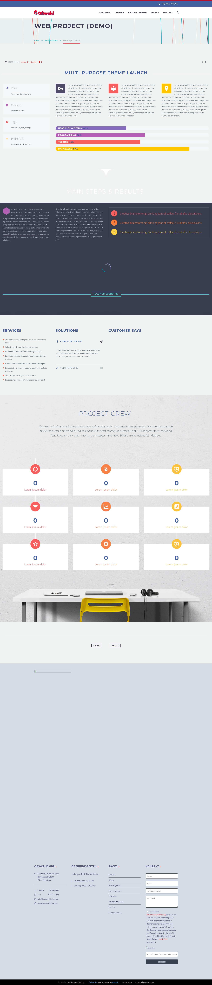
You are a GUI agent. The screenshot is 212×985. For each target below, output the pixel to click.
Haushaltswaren (137, 12)
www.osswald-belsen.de (47, 903)
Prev (97, 645)
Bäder (111, 880)
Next (114, 645)
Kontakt (167, 12)
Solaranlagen (115, 891)
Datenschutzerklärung (156, 914)
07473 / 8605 (54, 890)
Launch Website (106, 293)
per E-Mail (163, 939)
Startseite (104, 12)
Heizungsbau (115, 885)
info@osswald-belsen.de (48, 899)
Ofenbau (119, 12)
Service (155, 12)
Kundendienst (115, 912)
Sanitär (112, 874)
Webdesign (93, 982)
